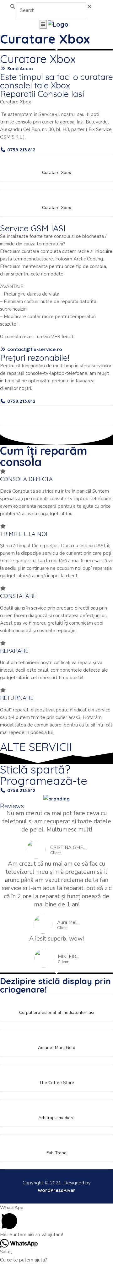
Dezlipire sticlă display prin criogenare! (55, 985)
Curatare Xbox (45, 39)
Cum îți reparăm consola (43, 456)
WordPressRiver (56, 1190)
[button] (16, 68)
